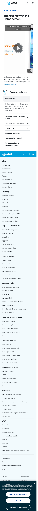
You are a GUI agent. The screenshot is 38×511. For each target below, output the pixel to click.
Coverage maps (6, 480)
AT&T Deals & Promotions (10, 287)
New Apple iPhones (8, 321)
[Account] (33, 3)
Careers (4, 440)
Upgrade (5, 241)
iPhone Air (5, 203)
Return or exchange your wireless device (15, 413)
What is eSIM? (6, 409)
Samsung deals (7, 298)
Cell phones (6, 165)
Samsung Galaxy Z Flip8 (10, 221)
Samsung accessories (9, 379)
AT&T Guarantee (7, 447)
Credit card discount (8, 305)
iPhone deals (6, 294)
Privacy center (23, 480)
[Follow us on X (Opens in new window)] (23, 154)
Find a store (6, 425)
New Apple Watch (8, 352)
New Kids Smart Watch (9, 363)
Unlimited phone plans (9, 230)
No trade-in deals (8, 313)
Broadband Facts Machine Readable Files (15, 451)
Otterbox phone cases (9, 382)
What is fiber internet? (9, 405)
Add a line (5, 237)
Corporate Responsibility (10, 436)
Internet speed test (8, 267)
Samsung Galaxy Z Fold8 (10, 217)
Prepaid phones (7, 187)
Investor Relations (8, 432)
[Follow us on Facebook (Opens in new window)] (26, 154)
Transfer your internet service (11, 279)
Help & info (5, 443)
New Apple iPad (7, 344)
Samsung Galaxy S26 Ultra (10, 210)
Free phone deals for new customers (14, 309)
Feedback (5, 462)
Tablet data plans (8, 244)
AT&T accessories (8, 375)
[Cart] (28, 3)
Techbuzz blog (6, 458)
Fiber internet (6, 169)
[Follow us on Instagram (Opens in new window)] (29, 154)
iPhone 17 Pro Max (8, 195)
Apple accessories (8, 371)
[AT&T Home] (12, 3)
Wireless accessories (9, 183)
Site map (4, 476)
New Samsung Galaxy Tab (10, 348)
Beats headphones (8, 386)
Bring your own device (9, 271)
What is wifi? (6, 416)
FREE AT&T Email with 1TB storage (11, 465)
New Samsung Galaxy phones (11, 325)
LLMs (3, 469)
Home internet (7, 172)
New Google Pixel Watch (10, 359)
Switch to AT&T (7, 260)
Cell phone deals (7, 291)
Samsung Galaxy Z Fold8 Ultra (11, 214)
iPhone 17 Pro (6, 199)
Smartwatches (7, 180)
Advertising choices (24, 476)
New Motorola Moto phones (11, 332)
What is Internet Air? (8, 398)
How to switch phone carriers (11, 264)
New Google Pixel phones (10, 328)
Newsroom (6, 429)
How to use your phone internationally (14, 402)
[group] (18, 161)
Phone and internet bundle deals (12, 302)
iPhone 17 (5, 206)
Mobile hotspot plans (9, 248)
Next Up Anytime (7, 252)
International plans (8, 233)
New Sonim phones (8, 336)
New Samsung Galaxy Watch (11, 355)
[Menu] (3, 3)
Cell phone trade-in (8, 275)
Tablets (4, 176)
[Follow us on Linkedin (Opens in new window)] (33, 154)
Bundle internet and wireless (11, 394)
